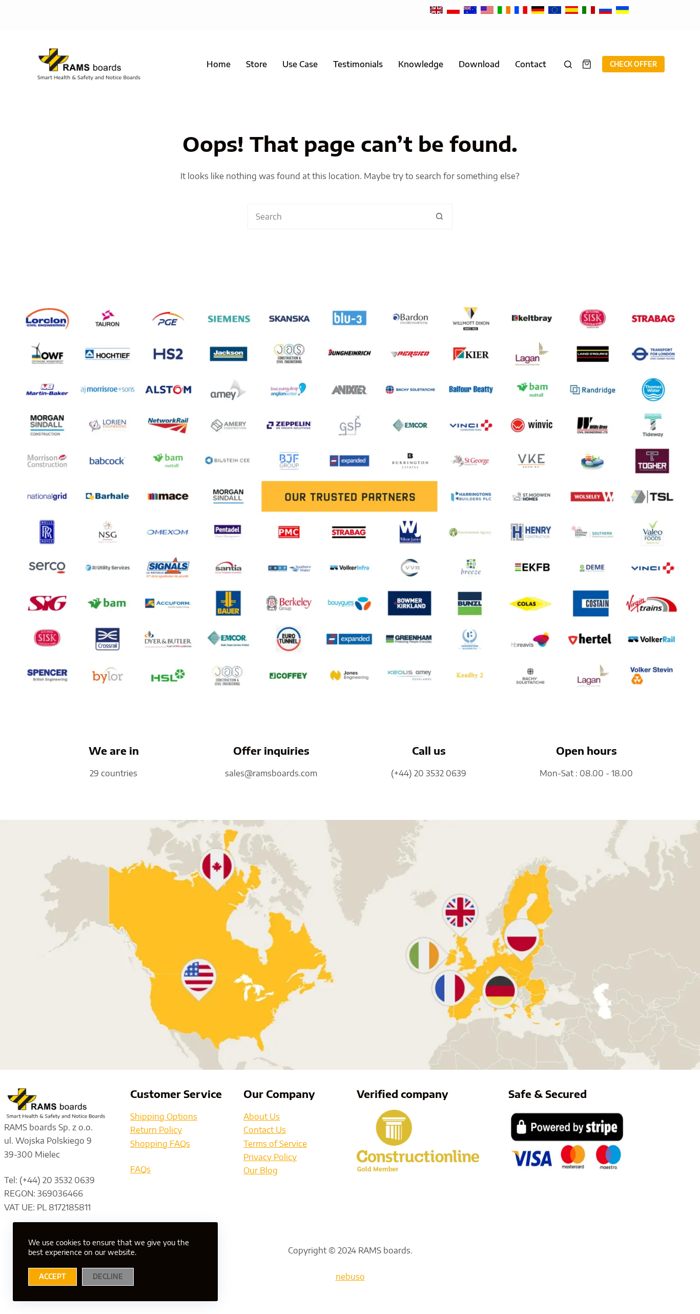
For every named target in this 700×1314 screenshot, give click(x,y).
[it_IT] (590, 9)
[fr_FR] (522, 9)
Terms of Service (275, 1144)
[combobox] (337, 216)
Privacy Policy (270, 1157)
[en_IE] (505, 9)
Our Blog (260, 1170)
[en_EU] (556, 9)
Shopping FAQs (160, 1144)
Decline (108, 1276)
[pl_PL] (454, 9)
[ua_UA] (622, 9)
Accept (52, 1276)
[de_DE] (539, 9)
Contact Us (264, 1130)
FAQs (140, 1169)
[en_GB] (437, 9)
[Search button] (439, 216)
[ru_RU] (606, 9)
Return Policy (156, 1130)
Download (479, 64)
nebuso (350, 1276)
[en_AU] (471, 9)
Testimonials (358, 64)
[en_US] (488, 9)
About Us (261, 1116)
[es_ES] (573, 9)
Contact (530, 64)
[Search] (568, 64)
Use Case (300, 64)
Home (219, 64)
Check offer (633, 64)
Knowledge (420, 64)
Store (256, 64)
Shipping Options (163, 1116)
